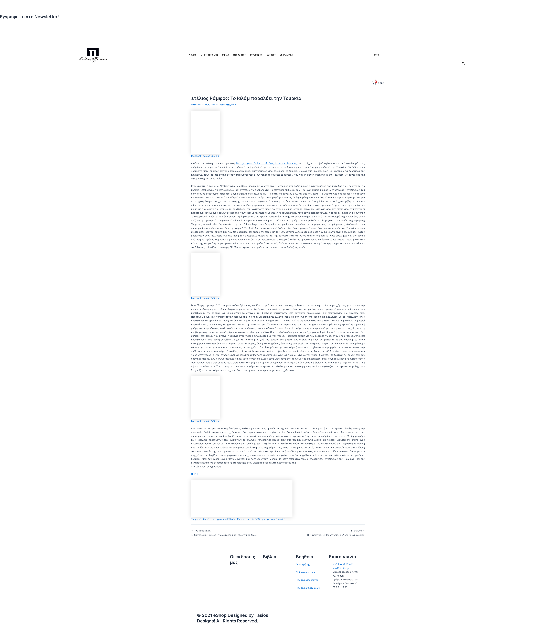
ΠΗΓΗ (194, 474)
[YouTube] (319, 630)
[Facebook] (278, 29)
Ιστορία (267, 579)
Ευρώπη (267, 595)
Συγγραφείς (236, 601)
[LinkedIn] (278, 36)
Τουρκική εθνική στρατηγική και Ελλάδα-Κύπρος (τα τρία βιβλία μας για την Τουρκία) (238, 519)
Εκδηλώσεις (236, 593)
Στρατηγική (269, 572)
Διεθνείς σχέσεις (272, 564)
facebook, (196, 421)
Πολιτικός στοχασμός (275, 587)
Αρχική (192, 54)
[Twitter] (278, 25)
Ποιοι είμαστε (237, 577)
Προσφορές (239, 54)
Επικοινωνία (236, 585)
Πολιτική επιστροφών (308, 587)
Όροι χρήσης (303, 564)
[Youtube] (278, 40)
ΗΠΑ (265, 603)
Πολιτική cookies (305, 572)
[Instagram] (278, 33)
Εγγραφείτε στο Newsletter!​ (29, 16)
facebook (196, 155)
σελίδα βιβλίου (211, 155)
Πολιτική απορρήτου (307, 579)
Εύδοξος (271, 54)
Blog (376, 54)
